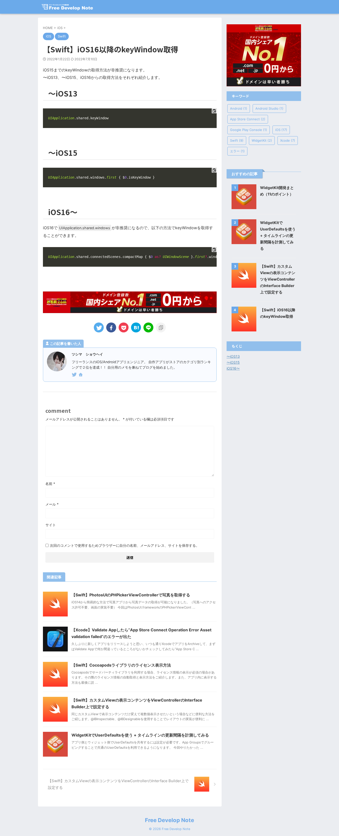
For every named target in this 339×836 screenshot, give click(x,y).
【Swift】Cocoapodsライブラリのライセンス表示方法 (121, 665)
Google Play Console (248, 130)
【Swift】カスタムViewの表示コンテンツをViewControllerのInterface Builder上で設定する (277, 279)
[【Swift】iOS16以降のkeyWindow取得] (136, 327)
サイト (50, 525)
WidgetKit (262, 140)
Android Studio (269, 108)
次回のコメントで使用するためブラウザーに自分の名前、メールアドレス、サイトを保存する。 (124, 545)
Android (238, 108)
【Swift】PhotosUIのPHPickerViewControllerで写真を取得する (130, 594)
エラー (237, 151)
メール (52, 504)
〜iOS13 (233, 356)
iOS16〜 (233, 368)
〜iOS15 (233, 362)
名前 (50, 484)
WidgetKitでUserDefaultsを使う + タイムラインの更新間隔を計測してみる (140, 735)
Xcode (287, 140)
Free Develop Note (169, 820)
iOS (281, 130)
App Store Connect (247, 119)
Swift (236, 140)
